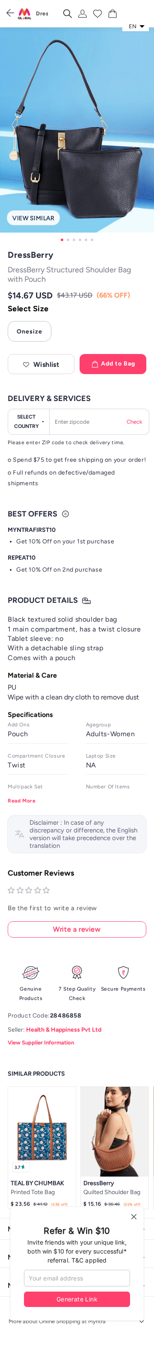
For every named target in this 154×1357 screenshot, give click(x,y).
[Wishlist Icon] (97, 13)
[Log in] (82, 13)
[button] (41, 364)
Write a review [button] (77, 929)
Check (134, 422)
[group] (77, 135)
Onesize (29, 331)
